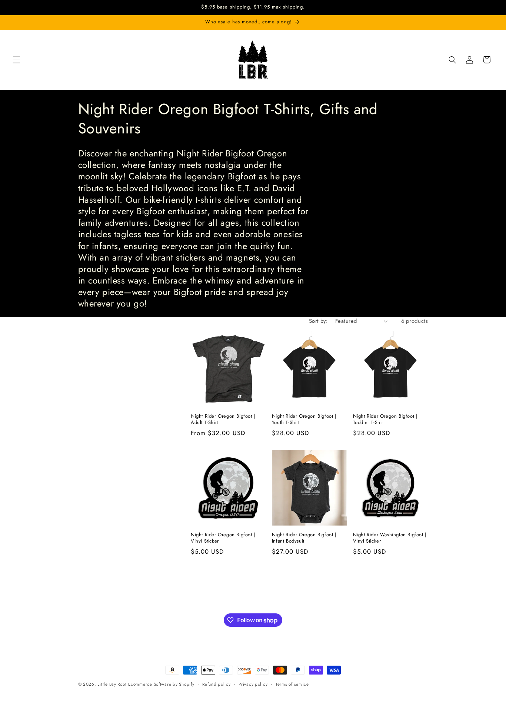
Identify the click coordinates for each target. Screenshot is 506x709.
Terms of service (292, 684)
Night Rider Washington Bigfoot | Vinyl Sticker (390, 538)
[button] (16, 59)
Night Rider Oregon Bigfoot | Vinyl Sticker (223, 538)
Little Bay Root (111, 684)
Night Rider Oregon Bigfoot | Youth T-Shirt (304, 419)
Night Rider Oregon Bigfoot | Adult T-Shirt (223, 419)
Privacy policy (253, 684)
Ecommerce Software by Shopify (161, 684)
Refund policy (216, 684)
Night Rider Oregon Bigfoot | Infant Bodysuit (304, 538)
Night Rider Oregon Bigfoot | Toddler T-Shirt (385, 419)
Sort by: (318, 321)
